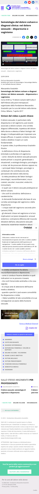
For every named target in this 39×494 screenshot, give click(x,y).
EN (36, 2)
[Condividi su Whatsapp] (27, 37)
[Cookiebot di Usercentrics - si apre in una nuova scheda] (24, 228)
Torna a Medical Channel (28, 324)
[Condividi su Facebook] (23, 37)
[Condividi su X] (31, 37)
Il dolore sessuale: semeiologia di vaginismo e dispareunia (13, 391)
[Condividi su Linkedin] (35, 37)
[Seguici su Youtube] (29, 2)
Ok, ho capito (19, 265)
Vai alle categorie (12, 410)
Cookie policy (14, 486)
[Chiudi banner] (36, 227)
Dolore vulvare (18, 15)
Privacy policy (6, 486)
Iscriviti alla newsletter (19, 472)
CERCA (35, 8)
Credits (35, 490)
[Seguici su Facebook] (25, 2)
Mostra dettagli (28, 259)
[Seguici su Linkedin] (33, 2)
